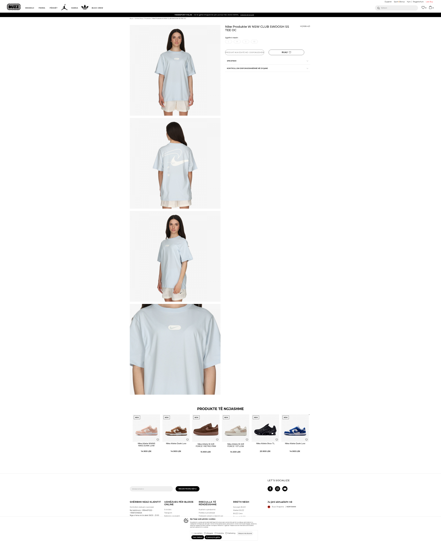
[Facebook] (270, 488)
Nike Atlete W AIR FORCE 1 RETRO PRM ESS (206, 446)
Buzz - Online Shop (136, 18)
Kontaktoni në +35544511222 (207, 15)
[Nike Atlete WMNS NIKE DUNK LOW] (146, 428)
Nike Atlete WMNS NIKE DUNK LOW (146, 444)
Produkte (147, 18)
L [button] (228, 42)
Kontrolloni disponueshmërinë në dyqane (247, 68)
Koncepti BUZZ (239, 507)
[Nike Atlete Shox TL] (265, 428)
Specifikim (231, 61)
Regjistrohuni (418, 2)
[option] (220, 15)
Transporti (168, 513)
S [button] (245, 42)
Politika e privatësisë (207, 513)
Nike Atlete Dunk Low (176, 443)
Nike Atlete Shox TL (265, 443)
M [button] (237, 42)
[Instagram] (277, 488)
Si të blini (167, 510)
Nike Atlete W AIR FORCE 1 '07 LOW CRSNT (235, 446)
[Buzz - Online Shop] (14, 6)
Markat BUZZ (238, 510)
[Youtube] (284, 488)
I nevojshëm (198, 533)
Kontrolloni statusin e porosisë (142, 507)
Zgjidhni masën (231, 38)
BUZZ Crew (238, 513)
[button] (396, 8)
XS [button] (254, 42)
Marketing (231, 533)
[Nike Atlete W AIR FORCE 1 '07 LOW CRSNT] (235, 428)
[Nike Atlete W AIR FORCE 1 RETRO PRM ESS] (206, 428)
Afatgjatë (209, 533)
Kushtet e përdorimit (207, 510)
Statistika (220, 533)
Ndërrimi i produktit (172, 516)
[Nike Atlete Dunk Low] (176, 428)
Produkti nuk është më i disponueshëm (244, 52)
